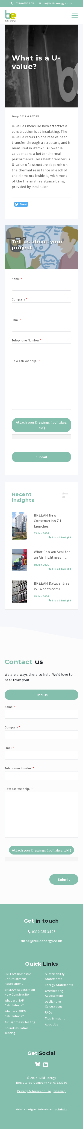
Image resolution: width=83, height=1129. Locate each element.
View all (65, 495)
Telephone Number (27, 340)
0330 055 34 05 (24, 3)
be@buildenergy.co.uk (57, 3)
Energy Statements (59, 985)
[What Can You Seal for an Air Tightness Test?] (19, 560)
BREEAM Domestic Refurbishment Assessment (18, 979)
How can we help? (26, 361)
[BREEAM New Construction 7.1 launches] (19, 526)
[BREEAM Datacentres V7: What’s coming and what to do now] (19, 591)
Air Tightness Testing (20, 1022)
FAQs (49, 1012)
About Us (51, 1024)
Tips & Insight (61, 537)
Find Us (42, 695)
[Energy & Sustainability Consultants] (10, 16)
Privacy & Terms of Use (34, 1091)
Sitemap (59, 1091)
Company (20, 299)
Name (17, 279)
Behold (62, 1109)
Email (17, 320)
